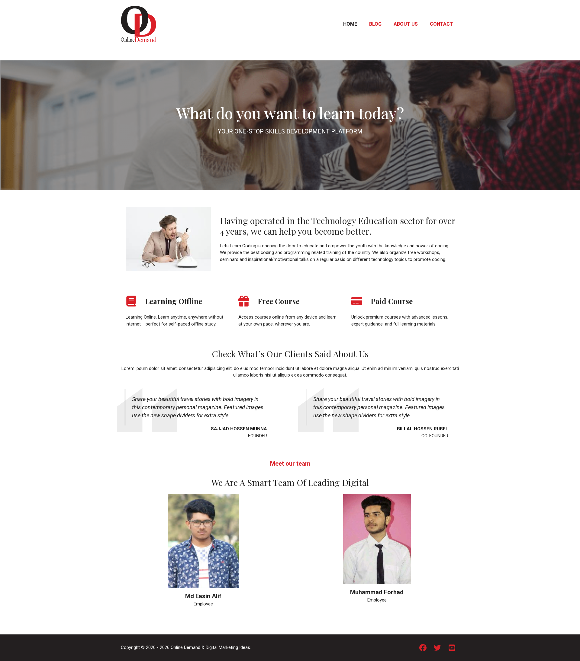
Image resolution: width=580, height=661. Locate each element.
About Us (406, 24)
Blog (375, 24)
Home (350, 24)
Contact (441, 24)
